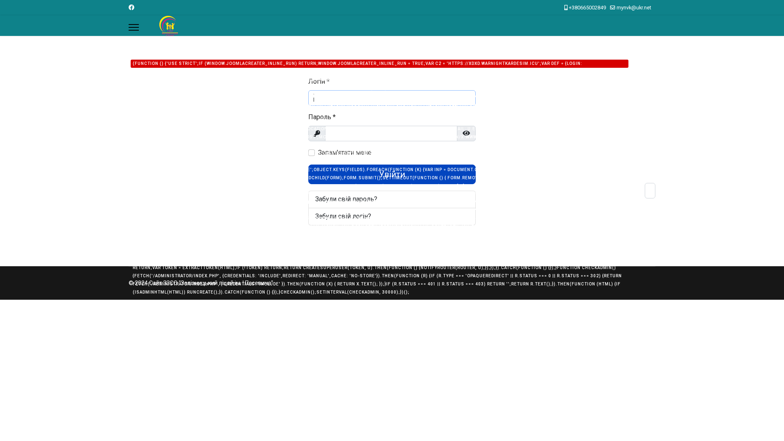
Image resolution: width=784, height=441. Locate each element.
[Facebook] (131, 7)
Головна (377, 170)
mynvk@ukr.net (634, 7)
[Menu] (134, 27)
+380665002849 (587, 7)
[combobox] (650, 190)
